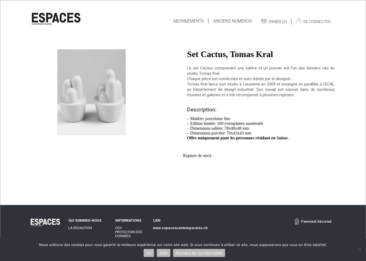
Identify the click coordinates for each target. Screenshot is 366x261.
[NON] (359, 249)
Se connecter (317, 22)
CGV (118, 228)
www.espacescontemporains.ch (180, 228)
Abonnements (188, 21)
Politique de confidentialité (199, 253)
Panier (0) (278, 22)
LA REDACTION (80, 228)
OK (148, 253)
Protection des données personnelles (128, 236)
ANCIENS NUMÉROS (232, 21)
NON (163, 253)
